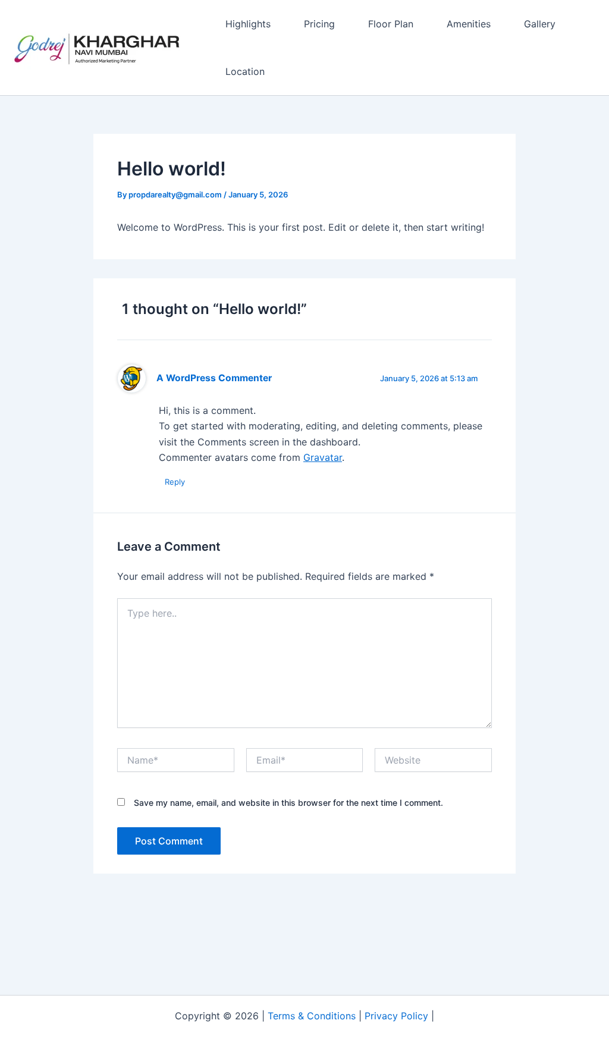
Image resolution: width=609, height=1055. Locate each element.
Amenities (469, 24)
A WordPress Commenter (214, 378)
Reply (175, 481)
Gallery (539, 24)
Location (245, 71)
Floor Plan (390, 24)
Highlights (248, 24)
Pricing (319, 24)
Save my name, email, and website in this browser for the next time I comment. (288, 802)
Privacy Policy (396, 1016)
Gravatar (322, 457)
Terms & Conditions (312, 1016)
